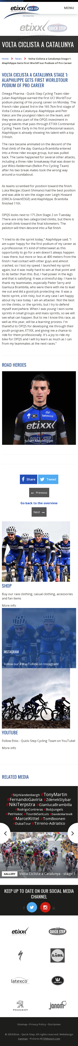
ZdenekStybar (57, 799)
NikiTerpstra (20, 804)
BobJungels (53, 809)
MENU (69, 8)
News (18, 58)
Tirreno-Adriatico (48, 823)
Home (5, 58)
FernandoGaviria (24, 799)
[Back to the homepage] (22, 12)
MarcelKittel (26, 818)
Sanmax (23, 1038)
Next (37, 512)
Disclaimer (54, 1024)
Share (31, 479)
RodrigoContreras (29, 809)
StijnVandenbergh (25, 795)
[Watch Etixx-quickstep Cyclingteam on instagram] (45, 907)
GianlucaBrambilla (54, 804)
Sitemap (22, 1024)
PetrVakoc (14, 814)
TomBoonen (52, 818)
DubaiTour (22, 824)
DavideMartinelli (61, 814)
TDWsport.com (51, 1038)
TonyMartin (54, 794)
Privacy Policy (37, 1024)
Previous (41, 492)
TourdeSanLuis (36, 814)
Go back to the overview (39, 503)
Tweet (51, 479)
